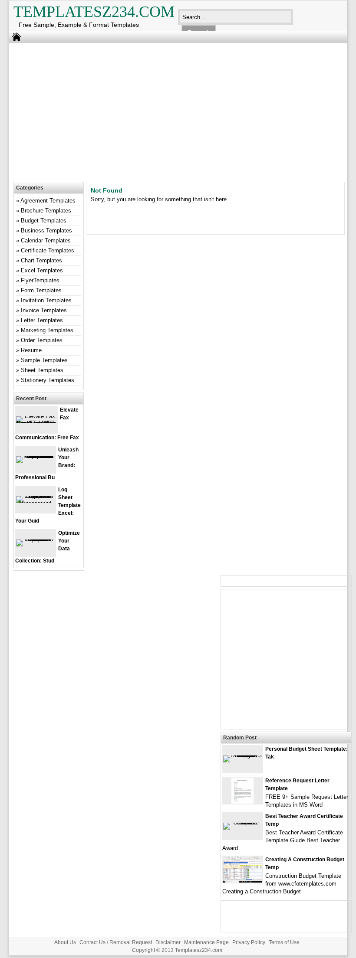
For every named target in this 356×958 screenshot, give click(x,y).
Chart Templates (41, 260)
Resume (31, 350)
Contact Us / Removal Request (115, 942)
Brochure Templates (46, 210)
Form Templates (41, 290)
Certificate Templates (47, 250)
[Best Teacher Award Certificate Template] (242, 822)
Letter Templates (42, 320)
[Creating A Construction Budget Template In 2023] (242, 880)
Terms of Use (284, 942)
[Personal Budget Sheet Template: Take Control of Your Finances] (242, 755)
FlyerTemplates (40, 280)
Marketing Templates (47, 330)
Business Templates (46, 230)
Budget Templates (43, 220)
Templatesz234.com (94, 11)
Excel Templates (42, 270)
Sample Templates (44, 360)
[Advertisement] (172, 110)
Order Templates (42, 340)
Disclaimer (168, 942)
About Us (65, 942)
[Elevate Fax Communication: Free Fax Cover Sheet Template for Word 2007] (36, 423)
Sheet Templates (42, 370)
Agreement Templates (48, 200)
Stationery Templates (47, 380)
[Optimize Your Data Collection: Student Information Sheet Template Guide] (35, 539)
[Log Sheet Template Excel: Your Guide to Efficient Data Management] (35, 503)
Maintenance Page (206, 942)
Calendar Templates (46, 240)
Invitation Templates (46, 300)
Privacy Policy (248, 942)
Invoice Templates (44, 310)
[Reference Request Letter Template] (242, 801)
